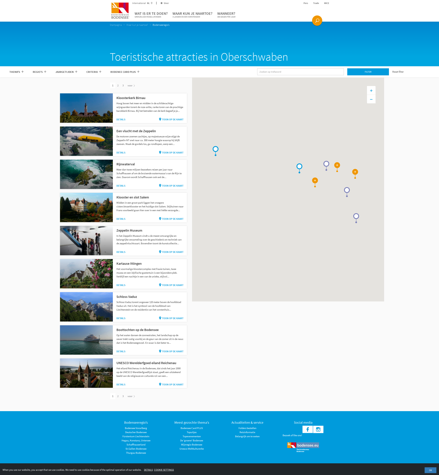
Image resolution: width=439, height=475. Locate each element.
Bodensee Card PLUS (192, 428)
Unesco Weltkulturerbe (192, 448)
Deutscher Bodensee (136, 432)
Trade (316, 3)
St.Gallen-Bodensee (136, 448)
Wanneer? (226, 14)
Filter (368, 71)
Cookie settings (164, 469)
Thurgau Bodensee (136, 452)
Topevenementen (192, 436)
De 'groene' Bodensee (191, 440)
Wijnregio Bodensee (191, 444)
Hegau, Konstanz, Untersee (136, 440)
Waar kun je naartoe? (192, 14)
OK (430, 470)
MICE (326, 3)
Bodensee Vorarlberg (136, 428)
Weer (166, 3)
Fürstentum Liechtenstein (135, 436)
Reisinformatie (247, 432)
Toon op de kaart (172, 119)
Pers (306, 3)
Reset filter (398, 71)
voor (130, 85)
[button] (299, 168)
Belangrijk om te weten (247, 436)
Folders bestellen (247, 428)
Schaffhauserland (136, 444)
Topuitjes (192, 432)
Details (120, 119)
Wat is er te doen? (151, 14)
